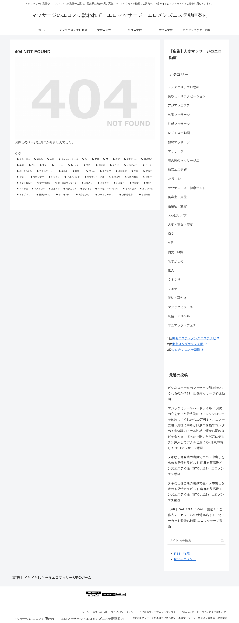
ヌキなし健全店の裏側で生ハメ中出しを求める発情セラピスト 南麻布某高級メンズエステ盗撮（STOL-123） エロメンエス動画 (196, 492)
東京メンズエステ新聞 (187, 344)
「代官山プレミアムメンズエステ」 (158, 612)
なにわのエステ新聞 (186, 349)
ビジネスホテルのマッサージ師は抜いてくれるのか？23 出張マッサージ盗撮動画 (196, 393)
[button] (222, 541)
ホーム (85, 612)
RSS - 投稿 (182, 553)
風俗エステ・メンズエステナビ (194, 338)
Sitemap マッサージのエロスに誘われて (204, 612)
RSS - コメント (185, 559)
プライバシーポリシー (123, 612)
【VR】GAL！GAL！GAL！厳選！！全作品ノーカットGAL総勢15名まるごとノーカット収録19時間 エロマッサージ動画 (196, 518)
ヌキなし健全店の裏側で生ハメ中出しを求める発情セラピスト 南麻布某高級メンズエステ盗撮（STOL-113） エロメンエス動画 (196, 465)
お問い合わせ (100, 612)
